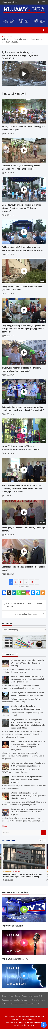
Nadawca (5, 1004)
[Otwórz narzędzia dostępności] (44, 1025)
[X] (9, 592)
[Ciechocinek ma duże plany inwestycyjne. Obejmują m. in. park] (5, 709)
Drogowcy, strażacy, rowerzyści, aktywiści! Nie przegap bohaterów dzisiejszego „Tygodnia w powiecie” (23, 328)
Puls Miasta (17, 871)
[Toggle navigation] (5, 30)
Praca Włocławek (32, 1004)
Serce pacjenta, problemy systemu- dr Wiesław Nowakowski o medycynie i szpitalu (28, 812)
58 (32, 582)
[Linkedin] (14, 592)
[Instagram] (28, 592)
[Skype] (38, 592)
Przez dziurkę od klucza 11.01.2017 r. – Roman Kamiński (24, 605)
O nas (4, 996)
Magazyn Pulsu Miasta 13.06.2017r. (28, 614)
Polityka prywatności (37, 1000)
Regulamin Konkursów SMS (32, 996)
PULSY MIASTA (8, 840)
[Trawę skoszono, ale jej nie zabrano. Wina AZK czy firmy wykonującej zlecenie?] (5, 780)
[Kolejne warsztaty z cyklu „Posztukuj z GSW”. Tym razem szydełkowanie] (5, 766)
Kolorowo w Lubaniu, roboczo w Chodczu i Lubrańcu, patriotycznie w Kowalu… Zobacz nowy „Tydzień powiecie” (22, 488)
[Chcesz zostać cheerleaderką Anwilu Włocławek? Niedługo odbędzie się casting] (5, 663)
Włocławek (7, 871)
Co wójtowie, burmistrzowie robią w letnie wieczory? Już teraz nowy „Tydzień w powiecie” (21, 208)
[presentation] (40, 840)
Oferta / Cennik (14, 996)
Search (43, 832)
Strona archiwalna (17, 1004)
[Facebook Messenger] (33, 592)
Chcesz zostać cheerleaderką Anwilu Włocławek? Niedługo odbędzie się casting (27, 663)
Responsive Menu (38, 2)
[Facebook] (4, 592)
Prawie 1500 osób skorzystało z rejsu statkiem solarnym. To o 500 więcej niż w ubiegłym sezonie (28, 679)
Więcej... (5, 826)
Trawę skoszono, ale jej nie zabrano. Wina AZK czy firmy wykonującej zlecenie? (27, 779)
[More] (42, 592)
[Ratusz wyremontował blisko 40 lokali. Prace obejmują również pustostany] (5, 696)
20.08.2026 (9, 880)
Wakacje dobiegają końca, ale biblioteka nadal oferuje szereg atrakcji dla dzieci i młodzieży (28, 795)
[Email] (23, 592)
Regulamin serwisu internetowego (14, 1000)
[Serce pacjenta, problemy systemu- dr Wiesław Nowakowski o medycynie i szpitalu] (5, 812)
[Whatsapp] (18, 592)
